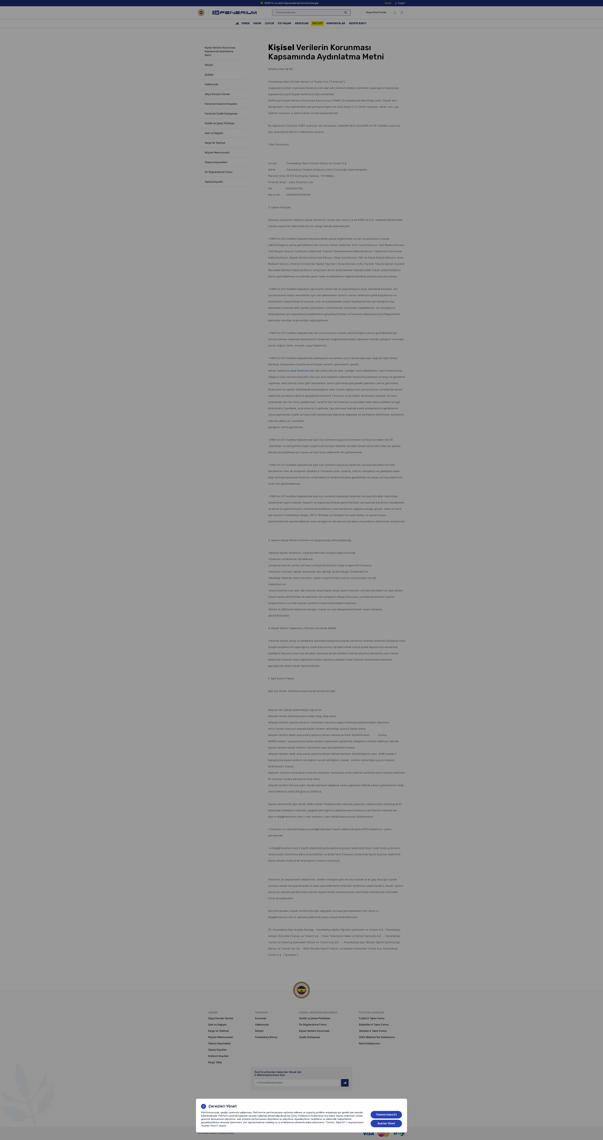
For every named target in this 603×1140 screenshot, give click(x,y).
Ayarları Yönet (386, 1123)
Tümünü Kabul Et (386, 1114)
